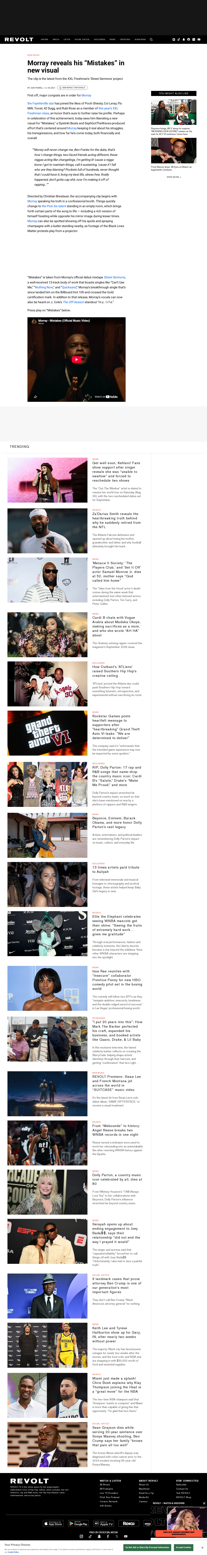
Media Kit (144, 1497)
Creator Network (109, 1501)
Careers (143, 1501)
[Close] (202, 1548)
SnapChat (183, 39)
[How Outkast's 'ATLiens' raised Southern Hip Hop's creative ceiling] (47, 683)
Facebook (188, 39)
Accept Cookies (183, 1547)
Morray (86, 95)
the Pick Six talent (54, 206)
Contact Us (182, 1488)
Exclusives (99, 39)
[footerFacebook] (108, 1538)
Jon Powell (37, 88)
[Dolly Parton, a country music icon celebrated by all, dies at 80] (47, 1192)
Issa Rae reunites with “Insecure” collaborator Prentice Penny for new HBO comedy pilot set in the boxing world (117, 980)
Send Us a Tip (146, 1493)
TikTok (178, 39)
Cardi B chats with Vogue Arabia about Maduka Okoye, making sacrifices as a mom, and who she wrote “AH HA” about (116, 626)
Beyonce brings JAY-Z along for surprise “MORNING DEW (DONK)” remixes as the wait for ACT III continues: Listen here (171, 131)
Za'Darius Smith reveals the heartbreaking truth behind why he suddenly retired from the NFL (116, 520)
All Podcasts (106, 1488)
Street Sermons (114, 277)
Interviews (98, 1018)
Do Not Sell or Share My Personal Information (147, 1547)
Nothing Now (44, 287)
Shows (44, 39)
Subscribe (140, 39)
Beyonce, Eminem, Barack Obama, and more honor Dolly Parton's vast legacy (117, 822)
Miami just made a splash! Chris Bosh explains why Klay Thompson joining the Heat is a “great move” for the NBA (116, 1385)
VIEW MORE (173, 177)
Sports (96, 510)
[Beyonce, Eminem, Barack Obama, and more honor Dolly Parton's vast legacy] (47, 835)
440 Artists (106, 1505)
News (112, 39)
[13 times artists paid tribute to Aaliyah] (47, 884)
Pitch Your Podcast (110, 1497)
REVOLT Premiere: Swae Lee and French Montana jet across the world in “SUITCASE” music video (116, 1083)
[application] (179, 1522)
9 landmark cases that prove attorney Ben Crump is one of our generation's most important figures (116, 1285)
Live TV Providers (109, 1493)
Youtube (199, 40)
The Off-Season (73, 302)
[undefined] (173, 112)
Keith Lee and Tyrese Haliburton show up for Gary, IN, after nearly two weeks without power (116, 1334)
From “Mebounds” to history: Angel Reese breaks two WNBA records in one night (116, 1130)
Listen (67, 39)
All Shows (105, 1484)
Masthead (144, 1488)
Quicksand (69, 287)
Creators (125, 39)
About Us (144, 1484)
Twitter (193, 39)
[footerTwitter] (116, 1538)
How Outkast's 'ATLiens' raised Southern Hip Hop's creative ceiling (114, 671)
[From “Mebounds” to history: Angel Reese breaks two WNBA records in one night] (47, 1142)
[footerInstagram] (81, 1538)
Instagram (174, 39)
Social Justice (82, 39)
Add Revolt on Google (74, 88)
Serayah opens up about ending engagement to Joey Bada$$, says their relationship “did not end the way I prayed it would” (116, 1233)
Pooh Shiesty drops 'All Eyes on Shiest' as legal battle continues (171, 168)
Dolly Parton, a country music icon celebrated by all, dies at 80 (117, 1179)
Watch (56, 39)
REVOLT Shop (183, 1497)
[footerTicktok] (90, 1538)
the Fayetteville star (40, 103)
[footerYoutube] (125, 1538)
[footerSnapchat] (99, 1538)
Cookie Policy (13, 1552)
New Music (33, 55)
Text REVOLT (183, 1493)
